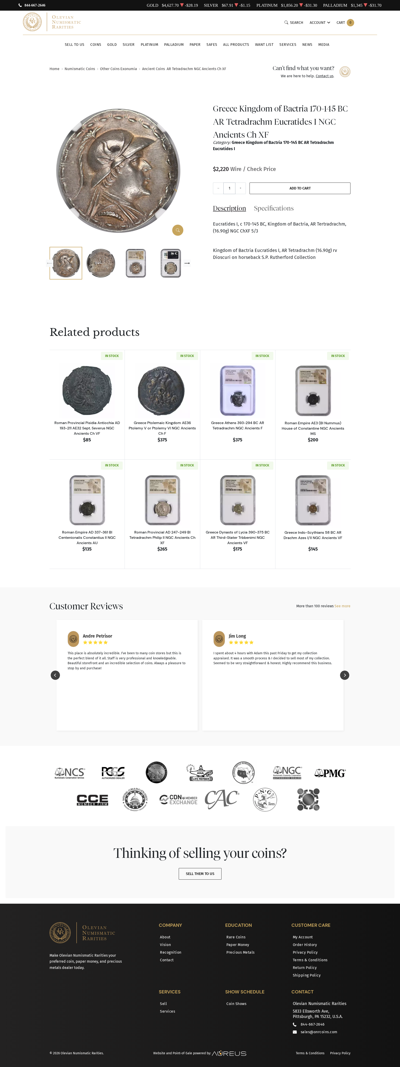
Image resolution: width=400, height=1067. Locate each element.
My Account (303, 937)
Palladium (174, 44)
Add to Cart (300, 188)
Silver (129, 44)
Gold (112, 44)
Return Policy (305, 967)
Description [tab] (229, 208)
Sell (163, 1004)
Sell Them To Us (200, 874)
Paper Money (237, 945)
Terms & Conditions (310, 960)
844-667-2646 (35, 5)
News (307, 44)
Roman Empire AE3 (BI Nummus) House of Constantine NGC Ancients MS (313, 428)
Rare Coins (235, 937)
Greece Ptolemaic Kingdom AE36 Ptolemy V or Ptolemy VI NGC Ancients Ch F (162, 428)
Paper (195, 44)
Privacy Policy (305, 952)
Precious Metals (240, 952)
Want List (264, 44)
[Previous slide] (49, 263)
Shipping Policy (307, 975)
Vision (165, 945)
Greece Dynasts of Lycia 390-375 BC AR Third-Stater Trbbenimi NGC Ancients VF (238, 537)
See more (342, 606)
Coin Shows (236, 1004)
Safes (211, 44)
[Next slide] (187, 263)
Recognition (170, 952)
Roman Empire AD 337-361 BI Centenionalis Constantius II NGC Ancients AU (87, 537)
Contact (167, 960)
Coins (95, 44)
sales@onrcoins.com (319, 1032)
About (165, 937)
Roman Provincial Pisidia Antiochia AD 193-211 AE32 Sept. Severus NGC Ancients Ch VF (87, 428)
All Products (236, 44)
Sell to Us (74, 44)
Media (323, 44)
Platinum (149, 44)
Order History (305, 945)
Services (287, 44)
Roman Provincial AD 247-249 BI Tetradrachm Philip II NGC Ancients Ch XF (162, 537)
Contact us (324, 76)
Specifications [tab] (274, 208)
